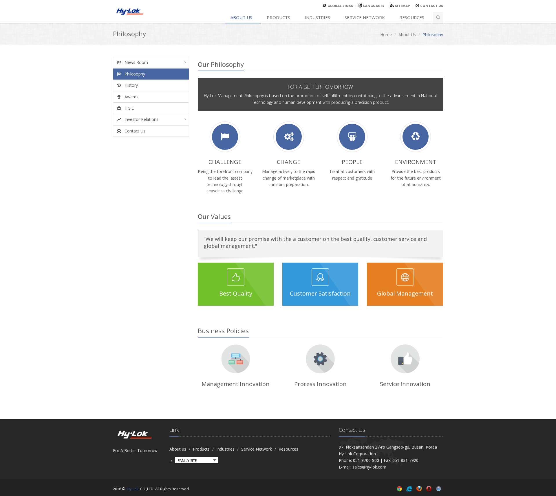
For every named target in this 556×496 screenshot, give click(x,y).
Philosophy (134, 74)
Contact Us (431, 5)
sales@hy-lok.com (369, 467)
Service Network (365, 17)
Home (386, 34)
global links (340, 5)
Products (278, 17)
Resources (411, 17)
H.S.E (128, 108)
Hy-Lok (133, 488)
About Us (407, 34)
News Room (135, 62)
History (130, 85)
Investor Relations (140, 119)
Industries (317, 17)
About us (241, 17)
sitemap (402, 5)
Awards (130, 96)
